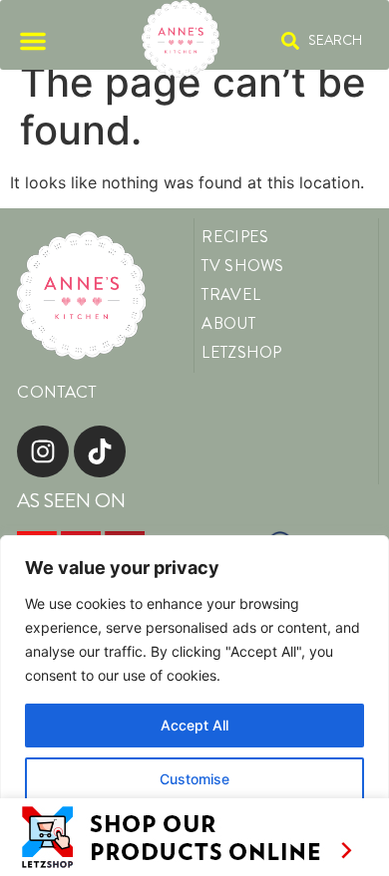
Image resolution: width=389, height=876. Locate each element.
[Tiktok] (100, 451)
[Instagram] (43, 451)
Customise (194, 778)
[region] (194, 705)
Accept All (194, 725)
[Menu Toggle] (33, 41)
